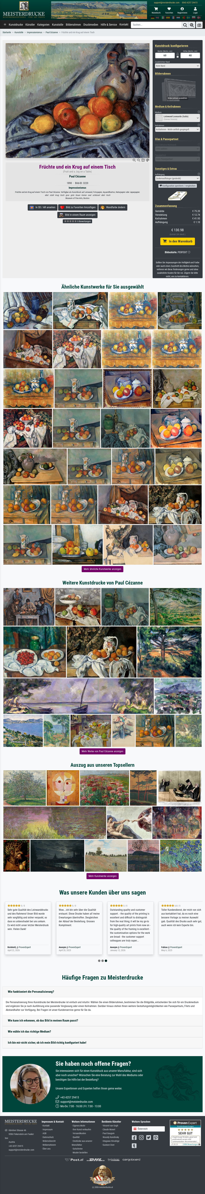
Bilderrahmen (73, 24)
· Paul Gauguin (108, 1133)
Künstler (30, 24)
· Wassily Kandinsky (110, 1137)
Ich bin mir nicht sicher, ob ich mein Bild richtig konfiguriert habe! (47, 1042)
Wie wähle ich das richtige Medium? (29, 1031)
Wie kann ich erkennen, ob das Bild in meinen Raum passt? (43, 1020)
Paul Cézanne (52, 32)
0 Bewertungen (84, 221)
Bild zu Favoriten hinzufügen (80, 207)
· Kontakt (45, 1125)
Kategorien (43, 24)
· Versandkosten (79, 1133)
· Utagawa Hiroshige (110, 1141)
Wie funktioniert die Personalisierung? (31, 992)
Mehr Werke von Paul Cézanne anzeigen (102, 751)
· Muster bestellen (80, 1152)
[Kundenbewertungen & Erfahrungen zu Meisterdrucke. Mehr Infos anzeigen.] (185, 1132)
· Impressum (47, 1129)
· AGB (44, 1133)
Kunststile (57, 24)
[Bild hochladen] (199, 25)
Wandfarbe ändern (114, 207)
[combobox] (177, 65)
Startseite (7, 32)
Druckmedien (90, 24)
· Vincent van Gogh (110, 1125)
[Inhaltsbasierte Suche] (192, 25)
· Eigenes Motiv (78, 1125)
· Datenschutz (48, 1137)
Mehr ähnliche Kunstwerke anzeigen (102, 569)
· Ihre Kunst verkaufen (81, 1129)
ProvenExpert (23, 947)
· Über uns (46, 1148)
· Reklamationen (49, 1145)
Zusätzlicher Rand (162, 62)
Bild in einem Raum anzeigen (79, 214)
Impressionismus (34, 32)
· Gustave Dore (108, 1145)
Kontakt (123, 24)
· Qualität (76, 1137)
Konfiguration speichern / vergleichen (179, 185)
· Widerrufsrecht (49, 1141)
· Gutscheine (77, 1148)
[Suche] (185, 25)
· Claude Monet (108, 1129)
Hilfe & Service (109, 24)
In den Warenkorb (179, 241)
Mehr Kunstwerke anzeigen (103, 876)
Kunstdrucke (16, 24)
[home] (5, 25)
